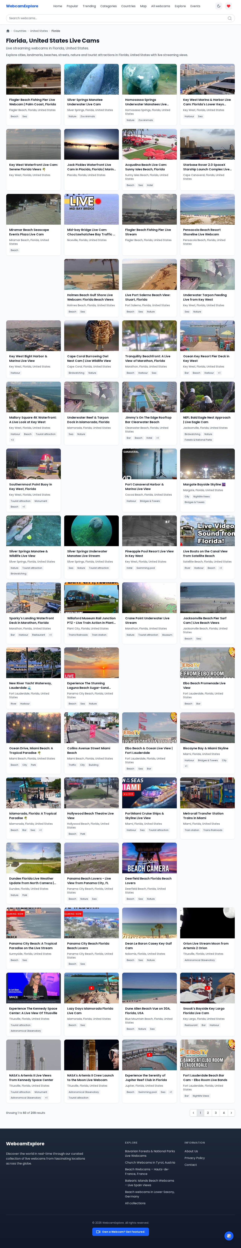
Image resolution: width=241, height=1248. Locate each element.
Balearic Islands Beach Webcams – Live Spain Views (149, 1182)
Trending (89, 6)
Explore (180, 6)
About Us (191, 1151)
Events (195, 6)
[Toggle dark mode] (218, 6)
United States (39, 31)
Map (143, 6)
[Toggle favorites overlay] (228, 6)
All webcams (160, 6)
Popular (72, 6)
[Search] (230, 18)
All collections (135, 1203)
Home (57, 6)
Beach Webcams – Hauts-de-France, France (147, 1171)
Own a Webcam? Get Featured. (123, 1232)
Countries (128, 6)
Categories (108, 6)
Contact (191, 1165)
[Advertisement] (33, 286)
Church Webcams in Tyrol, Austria (150, 1162)
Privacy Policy (195, 1158)
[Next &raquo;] (231, 1112)
